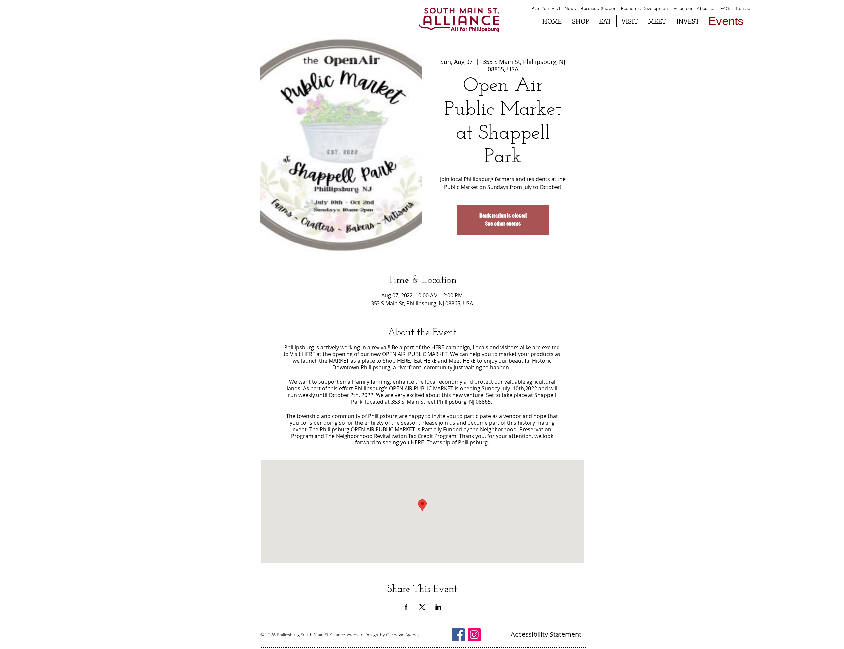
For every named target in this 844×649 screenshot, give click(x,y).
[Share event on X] (422, 607)
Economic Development (645, 8)
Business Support (599, 8)
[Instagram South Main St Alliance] (474, 634)
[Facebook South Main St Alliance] (458, 634)
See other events (503, 223)
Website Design (362, 634)
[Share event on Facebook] (406, 607)
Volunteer (683, 8)
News (570, 8)
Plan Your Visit (545, 8)
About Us (706, 8)
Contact (744, 8)
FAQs (725, 8)
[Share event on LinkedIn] (438, 607)
